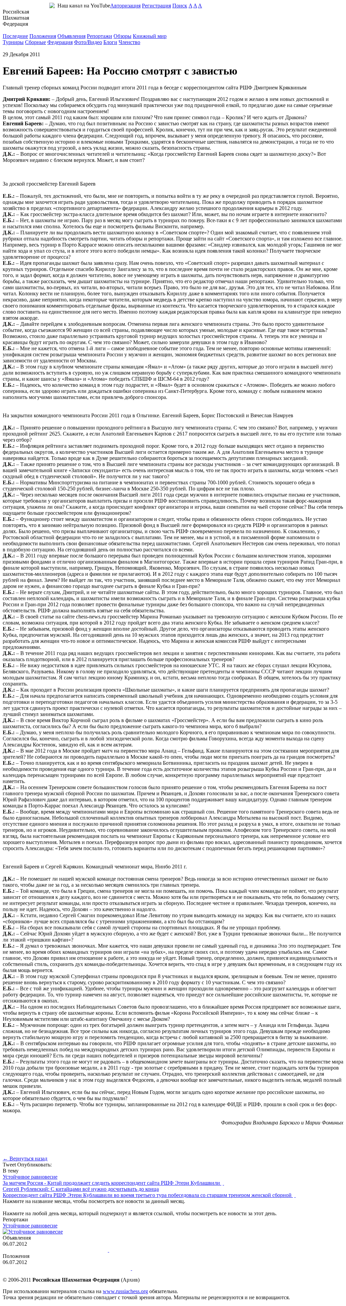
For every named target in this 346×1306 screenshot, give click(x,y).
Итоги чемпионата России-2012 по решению (54, 1250)
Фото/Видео (88, 42)
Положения (42, 36)
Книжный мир (150, 36)
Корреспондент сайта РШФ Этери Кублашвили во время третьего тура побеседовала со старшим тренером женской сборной (148, 1195)
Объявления (71, 36)
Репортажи (99, 36)
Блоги (110, 42)
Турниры (13, 42)
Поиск (179, 5)
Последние (15, 36)
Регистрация (156, 5)
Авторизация (125, 5)
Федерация (60, 42)
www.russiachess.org (125, 1291)
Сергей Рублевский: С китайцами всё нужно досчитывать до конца (81, 1189)
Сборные (35, 42)
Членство (129, 42)
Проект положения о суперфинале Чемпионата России (67, 1268)
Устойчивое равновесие (30, 1177)
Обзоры (122, 36)
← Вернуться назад (25, 1158)
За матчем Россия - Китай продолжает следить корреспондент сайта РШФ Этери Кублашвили (112, 1183)
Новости (13, 30)
